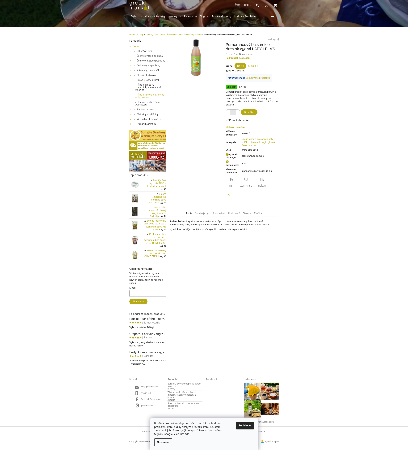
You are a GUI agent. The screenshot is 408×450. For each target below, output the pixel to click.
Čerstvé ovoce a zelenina (149, 56)
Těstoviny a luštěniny (147, 114)
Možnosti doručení (235, 127)
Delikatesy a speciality (148, 65)
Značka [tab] (258, 213)
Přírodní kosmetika (146, 124)
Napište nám (259, 432)
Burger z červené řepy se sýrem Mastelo (184, 385)
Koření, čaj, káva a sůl (147, 70)
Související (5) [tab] (202, 213)
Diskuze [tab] (247, 213)
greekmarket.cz (147, 406)
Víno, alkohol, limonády (148, 119)
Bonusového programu (258, 78)
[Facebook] (235, 195)
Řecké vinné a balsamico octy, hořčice (149, 96)
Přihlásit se (138, 301)
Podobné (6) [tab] (218, 213)
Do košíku (249, 112)
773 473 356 (146, 393)
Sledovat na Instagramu (263, 422)
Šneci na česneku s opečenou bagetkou (183, 404)
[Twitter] (228, 195)
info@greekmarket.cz (150, 387)
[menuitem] (136, 16)
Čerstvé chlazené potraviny (150, 60)
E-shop (136, 46)
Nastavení (163, 442)
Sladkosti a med (145, 109)
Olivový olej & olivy (146, 75)
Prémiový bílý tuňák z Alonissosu (147, 103)
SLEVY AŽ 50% (144, 51)
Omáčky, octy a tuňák (147, 80)
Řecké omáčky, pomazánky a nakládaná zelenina (148, 87)
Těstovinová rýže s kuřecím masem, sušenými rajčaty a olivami (182, 395)
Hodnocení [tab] (234, 213)
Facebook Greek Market (151, 399)
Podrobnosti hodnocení (238, 58)
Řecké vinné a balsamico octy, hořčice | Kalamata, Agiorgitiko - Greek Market (258, 142)
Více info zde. (182, 434)
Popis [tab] (189, 213)
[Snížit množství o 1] (228, 112)
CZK (246, 5)
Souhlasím (245, 425)
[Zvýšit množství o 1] (238, 112)
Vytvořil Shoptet (272, 441)
